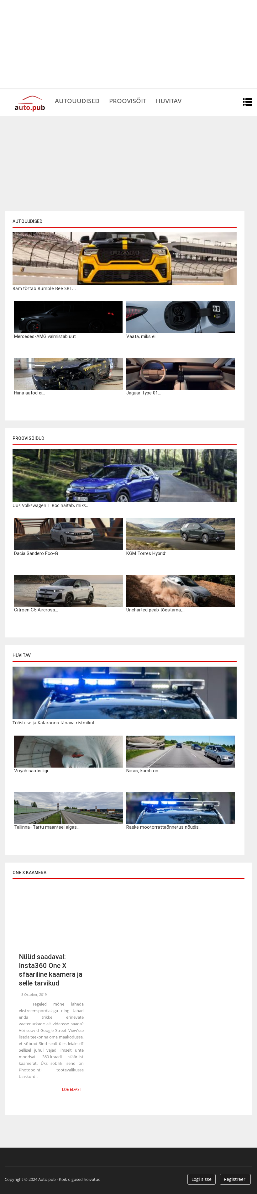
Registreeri (235, 1179)
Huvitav (168, 100)
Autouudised (77, 100)
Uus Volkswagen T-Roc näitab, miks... (51, 505)
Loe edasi (71, 1089)
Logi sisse (201, 1179)
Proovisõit (127, 100)
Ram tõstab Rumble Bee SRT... (44, 288)
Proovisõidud (28, 438)
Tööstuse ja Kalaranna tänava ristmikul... (55, 723)
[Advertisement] (128, 44)
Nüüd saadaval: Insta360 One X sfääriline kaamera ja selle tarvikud (50, 970)
